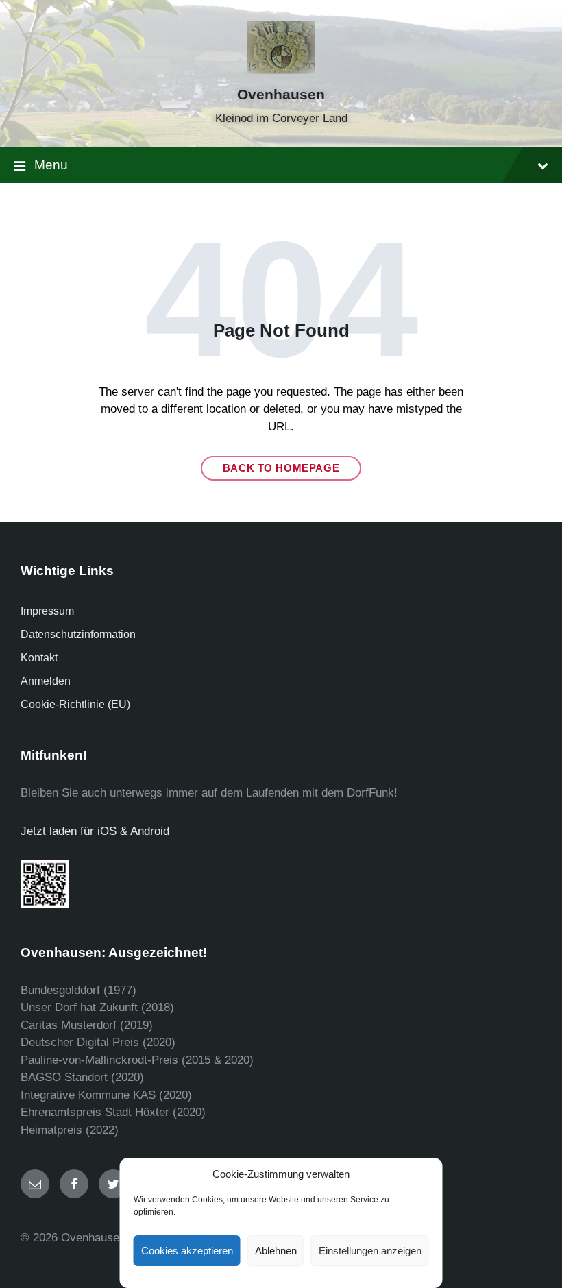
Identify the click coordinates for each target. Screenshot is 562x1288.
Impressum (47, 611)
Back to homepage (281, 468)
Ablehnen (276, 1250)
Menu (51, 165)
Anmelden (46, 681)
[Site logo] (281, 70)
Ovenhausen (281, 94)
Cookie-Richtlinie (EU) (75, 704)
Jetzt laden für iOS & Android (95, 831)
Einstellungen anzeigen (370, 1250)
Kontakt (39, 658)
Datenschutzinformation (78, 634)
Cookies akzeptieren (187, 1250)
